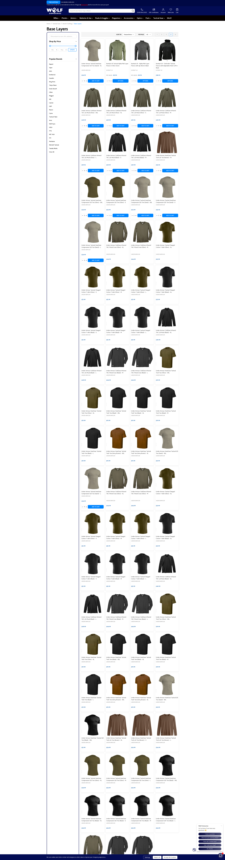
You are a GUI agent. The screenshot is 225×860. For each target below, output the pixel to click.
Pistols (64, 18)
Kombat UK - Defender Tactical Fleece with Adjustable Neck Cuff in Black (167, 66)
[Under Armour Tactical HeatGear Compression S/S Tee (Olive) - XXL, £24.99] (92, 187)
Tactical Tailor (53, 117)
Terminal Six (84, 5)
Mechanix (52, 141)
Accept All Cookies (170, 857)
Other (51, 92)
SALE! (169, 18)
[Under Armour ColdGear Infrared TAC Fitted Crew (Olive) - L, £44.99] (92, 846)
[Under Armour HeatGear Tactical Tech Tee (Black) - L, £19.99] (92, 438)
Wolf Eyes (52, 124)
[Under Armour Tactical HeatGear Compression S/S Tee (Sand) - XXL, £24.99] (142, 187)
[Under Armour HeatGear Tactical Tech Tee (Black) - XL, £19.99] (142, 398)
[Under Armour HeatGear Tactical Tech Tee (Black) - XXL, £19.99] (117, 398)
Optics (139, 18)
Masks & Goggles (101, 18)
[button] (220, 855)
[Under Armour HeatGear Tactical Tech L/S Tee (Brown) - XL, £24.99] (117, 725)
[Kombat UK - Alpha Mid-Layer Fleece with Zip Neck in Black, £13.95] (142, 50)
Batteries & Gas (85, 18)
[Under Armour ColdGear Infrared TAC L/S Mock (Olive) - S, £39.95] (142, 97)
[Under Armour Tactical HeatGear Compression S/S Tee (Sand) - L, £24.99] (92, 232)
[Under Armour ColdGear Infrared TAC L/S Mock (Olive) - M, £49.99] (167, 97)
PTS (50, 131)
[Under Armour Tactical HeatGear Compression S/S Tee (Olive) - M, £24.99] (117, 765)
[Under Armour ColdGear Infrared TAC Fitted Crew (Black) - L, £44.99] (142, 357)
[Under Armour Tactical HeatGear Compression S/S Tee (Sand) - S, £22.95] (167, 187)
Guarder (51, 78)
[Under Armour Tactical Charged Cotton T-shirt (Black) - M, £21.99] (117, 317)
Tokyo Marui (52, 85)
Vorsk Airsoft (53, 89)
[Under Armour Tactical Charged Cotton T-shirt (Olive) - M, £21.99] (117, 277)
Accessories (128, 18)
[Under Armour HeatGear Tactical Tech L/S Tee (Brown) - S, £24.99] (142, 725)
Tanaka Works (53, 148)
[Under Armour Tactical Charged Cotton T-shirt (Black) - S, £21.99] (92, 317)
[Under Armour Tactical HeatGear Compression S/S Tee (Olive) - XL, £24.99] (92, 765)
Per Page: (141, 34)
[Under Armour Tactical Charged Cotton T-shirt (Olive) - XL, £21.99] (167, 232)
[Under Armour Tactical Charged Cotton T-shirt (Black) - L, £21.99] (142, 317)
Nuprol (51, 64)
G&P (50, 106)
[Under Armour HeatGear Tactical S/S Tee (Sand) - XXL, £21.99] (167, 438)
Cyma (51, 113)
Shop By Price (55, 41)
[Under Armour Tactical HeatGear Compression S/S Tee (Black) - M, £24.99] (142, 805)
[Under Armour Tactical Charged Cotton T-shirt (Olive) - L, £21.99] (142, 277)
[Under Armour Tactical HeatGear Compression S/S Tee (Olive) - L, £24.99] (142, 765)
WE (50, 99)
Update (72, 50)
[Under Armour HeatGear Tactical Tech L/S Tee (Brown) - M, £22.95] (167, 142)
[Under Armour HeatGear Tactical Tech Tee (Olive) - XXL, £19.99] (167, 357)
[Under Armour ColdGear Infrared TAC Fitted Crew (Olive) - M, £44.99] (142, 232)
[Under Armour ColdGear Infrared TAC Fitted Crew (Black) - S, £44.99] (142, 846)
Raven (51, 110)
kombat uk (52, 75)
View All (51, 152)
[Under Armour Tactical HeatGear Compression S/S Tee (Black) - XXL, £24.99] (167, 765)
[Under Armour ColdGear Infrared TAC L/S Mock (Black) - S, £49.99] (117, 142)
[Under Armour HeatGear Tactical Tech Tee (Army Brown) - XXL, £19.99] (117, 438)
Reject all (157, 857)
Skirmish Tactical (54, 145)
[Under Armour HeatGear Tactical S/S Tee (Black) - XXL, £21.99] (92, 725)
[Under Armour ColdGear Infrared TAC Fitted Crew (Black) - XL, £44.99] (117, 846)
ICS (50, 138)
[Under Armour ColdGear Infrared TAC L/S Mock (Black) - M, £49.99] (142, 142)
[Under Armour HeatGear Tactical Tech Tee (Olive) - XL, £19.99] (92, 398)
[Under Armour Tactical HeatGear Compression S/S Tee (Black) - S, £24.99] (117, 805)
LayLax (51, 103)
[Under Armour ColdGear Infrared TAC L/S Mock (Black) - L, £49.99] (92, 357)
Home (48, 23)
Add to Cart (96, 81)
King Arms (52, 82)
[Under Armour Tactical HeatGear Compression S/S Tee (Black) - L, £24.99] (167, 805)
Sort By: (119, 34)
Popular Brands (55, 59)
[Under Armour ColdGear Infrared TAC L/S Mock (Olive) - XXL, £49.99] (92, 97)
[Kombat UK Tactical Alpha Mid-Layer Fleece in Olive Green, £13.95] (117, 50)
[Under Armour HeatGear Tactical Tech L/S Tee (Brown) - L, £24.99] (167, 725)
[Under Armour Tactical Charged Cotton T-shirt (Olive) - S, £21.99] (92, 277)
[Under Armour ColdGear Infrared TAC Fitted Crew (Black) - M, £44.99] (117, 357)
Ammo (73, 18)
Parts (148, 18)
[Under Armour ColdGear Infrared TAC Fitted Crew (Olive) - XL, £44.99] (117, 232)
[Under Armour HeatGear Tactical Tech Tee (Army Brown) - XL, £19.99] (142, 438)
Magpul (51, 96)
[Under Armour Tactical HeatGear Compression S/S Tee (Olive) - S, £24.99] (117, 187)
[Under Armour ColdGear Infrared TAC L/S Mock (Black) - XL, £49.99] (167, 317)
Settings (147, 857)
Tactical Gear (158, 18)
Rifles (56, 18)
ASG (50, 71)
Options (120, 81)
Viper (50, 67)
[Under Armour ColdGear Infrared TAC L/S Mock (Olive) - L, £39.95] (92, 142)
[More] (58, 18)
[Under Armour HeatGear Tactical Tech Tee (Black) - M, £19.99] (167, 398)
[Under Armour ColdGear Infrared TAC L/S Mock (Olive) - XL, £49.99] (117, 97)
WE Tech (51, 134)
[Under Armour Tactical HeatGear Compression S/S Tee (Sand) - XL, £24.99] (92, 50)
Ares (50, 120)
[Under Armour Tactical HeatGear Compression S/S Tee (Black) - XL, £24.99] (92, 805)
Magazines (116, 18)
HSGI (50, 127)
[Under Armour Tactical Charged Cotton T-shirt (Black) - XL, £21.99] (167, 277)
